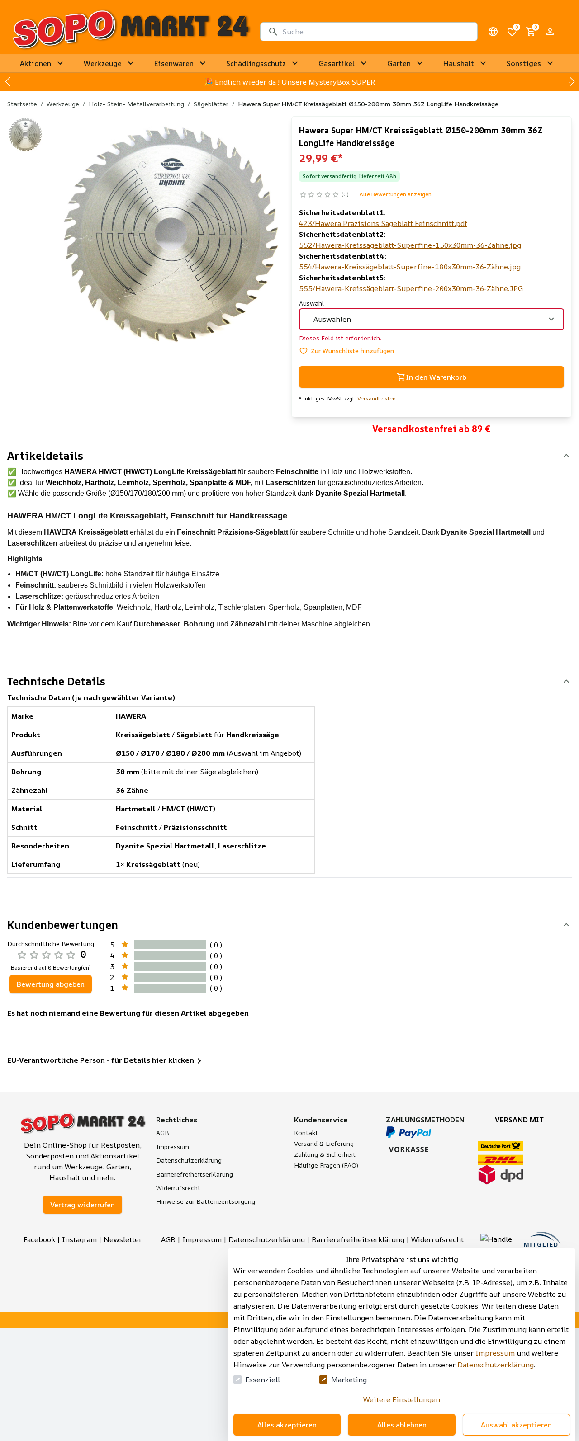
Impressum (495, 1353)
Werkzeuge (63, 103)
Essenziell (262, 1379)
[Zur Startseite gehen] (131, 31)
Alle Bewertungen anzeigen (395, 194)
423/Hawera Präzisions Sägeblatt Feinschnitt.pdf (383, 223)
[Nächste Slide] (571, 81)
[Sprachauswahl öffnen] (493, 32)
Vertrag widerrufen (82, 1205)
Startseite (22, 103)
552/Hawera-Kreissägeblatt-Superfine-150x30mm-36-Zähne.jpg (410, 245)
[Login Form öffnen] (550, 32)
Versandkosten (376, 398)
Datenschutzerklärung (495, 1365)
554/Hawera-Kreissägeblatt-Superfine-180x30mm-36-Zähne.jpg (410, 267)
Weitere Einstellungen (401, 1399)
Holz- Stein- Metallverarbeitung (136, 103)
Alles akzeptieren (287, 1425)
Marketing (349, 1379)
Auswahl (311, 303)
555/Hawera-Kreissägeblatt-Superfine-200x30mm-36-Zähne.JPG (411, 288)
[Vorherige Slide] (7, 81)
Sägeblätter (211, 103)
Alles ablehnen (402, 1425)
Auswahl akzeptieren (516, 1425)
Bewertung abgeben (51, 984)
